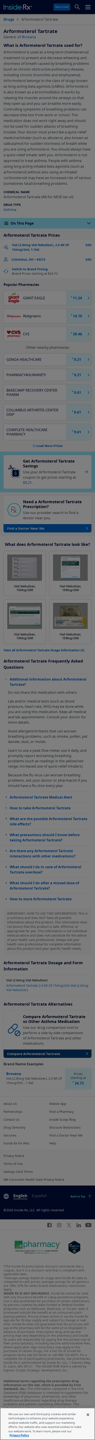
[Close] (88, 1415)
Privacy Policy (19, 1435)
